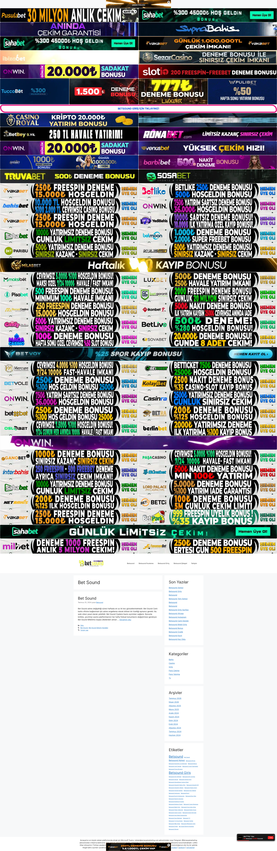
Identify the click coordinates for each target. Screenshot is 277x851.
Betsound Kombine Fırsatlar (176, 801)
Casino (172, 663)
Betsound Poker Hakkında (176, 810)
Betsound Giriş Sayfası (179, 610)
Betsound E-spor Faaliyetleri (190, 766)
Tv (170, 678)
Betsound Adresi (176, 588)
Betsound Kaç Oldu (177, 639)
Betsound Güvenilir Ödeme (176, 787)
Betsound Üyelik (176, 632)
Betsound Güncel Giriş (185, 779)
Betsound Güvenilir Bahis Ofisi (177, 785)
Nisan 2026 (174, 702)
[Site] (69, 190)
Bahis (171, 659)
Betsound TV (186, 818)
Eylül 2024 (173, 724)
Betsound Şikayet (180, 563)
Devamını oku (125, 620)
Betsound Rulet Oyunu (190, 810)
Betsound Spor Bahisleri (175, 818)
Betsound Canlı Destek (179, 621)
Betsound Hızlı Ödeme (190, 790)
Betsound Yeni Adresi (178, 599)
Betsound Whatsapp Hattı (188, 823)
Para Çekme (174, 671)
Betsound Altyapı (176, 613)
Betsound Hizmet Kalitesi (176, 790)
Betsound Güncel (173, 779)
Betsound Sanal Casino (175, 812)
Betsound (130, 563)
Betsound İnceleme (146, 563)
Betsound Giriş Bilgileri (175, 776)
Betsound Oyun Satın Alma (188, 807)
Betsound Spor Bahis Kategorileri (178, 815)
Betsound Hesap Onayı (190, 787)
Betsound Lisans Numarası (191, 804)
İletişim (194, 563)
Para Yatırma (174, 674)
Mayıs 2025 (174, 709)
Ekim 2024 (173, 720)
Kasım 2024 (174, 717)
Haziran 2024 (175, 735)
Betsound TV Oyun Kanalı (176, 821)
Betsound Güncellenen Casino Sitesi (179, 782)
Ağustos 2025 (175, 706)
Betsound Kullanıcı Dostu (176, 804)
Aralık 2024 (174, 713)
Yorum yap (84, 630)
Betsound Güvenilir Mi (193, 785)
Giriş (82, 625)
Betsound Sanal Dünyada (189, 812)
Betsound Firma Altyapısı (176, 769)
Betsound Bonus (176, 628)
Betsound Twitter (188, 821)
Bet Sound (87, 598)
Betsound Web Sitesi (174, 823)
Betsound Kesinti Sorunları (176, 799)
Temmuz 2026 (175, 698)
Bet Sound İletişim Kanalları (98, 628)
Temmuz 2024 (175, 731)
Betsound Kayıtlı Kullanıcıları (176, 796)
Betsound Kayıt (175, 636)
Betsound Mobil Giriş (178, 624)
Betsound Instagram (177, 617)
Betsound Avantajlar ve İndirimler (178, 763)
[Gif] (138, 265)
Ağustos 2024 (175, 728)
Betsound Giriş (163, 563)
